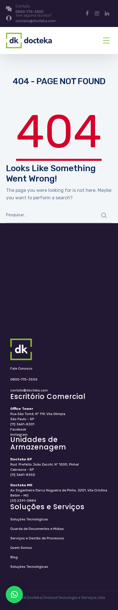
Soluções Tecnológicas (29, 519)
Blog (14, 557)
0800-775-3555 (24, 379)
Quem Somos (21, 548)
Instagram (18, 435)
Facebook (18, 429)
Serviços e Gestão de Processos (37, 538)
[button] (14, 594)
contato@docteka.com (29, 390)
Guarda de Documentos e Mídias (37, 529)
